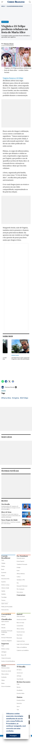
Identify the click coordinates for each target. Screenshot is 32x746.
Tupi (18, 709)
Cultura (18, 576)
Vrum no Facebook (5, 686)
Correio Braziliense (5, 557)
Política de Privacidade (6, 606)
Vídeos (3, 680)
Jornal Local (20, 673)
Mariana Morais (10, 387)
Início (3, 6)
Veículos (3, 627)
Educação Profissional (22, 586)
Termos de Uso (5, 609)
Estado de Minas (21, 700)
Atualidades (20, 690)
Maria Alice (6, 398)
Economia (3, 572)
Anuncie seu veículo (6, 671)
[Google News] (13, 382)
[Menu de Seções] (2, 2)
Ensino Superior (20, 561)
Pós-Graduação (20, 589)
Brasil (2, 569)
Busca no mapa (20, 622)
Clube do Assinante (6, 658)
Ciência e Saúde (5, 588)
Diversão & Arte (5, 578)
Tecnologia (4, 597)
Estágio (18, 567)
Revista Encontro (23, 682)
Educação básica (21, 558)
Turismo (3, 600)
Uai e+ (18, 706)
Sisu (18, 583)
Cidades (3, 563)
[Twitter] (9, 382)
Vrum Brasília (20, 679)
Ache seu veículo (5, 668)
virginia (16, 398)
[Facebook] (6, 382)
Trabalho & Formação (22, 564)
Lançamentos (20, 625)
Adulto (3, 634)
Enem (18, 570)
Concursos (21, 595)
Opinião (3, 591)
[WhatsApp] (2, 382)
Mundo (3, 575)
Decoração (19, 638)
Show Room (19, 635)
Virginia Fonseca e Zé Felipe (13, 78)
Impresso (5, 644)
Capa (2, 560)
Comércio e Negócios (6, 640)
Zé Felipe (24, 398)
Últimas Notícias (21, 573)
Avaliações (4, 677)
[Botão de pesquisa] (30, 2)
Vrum (3, 666)
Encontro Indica (20, 693)
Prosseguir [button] (13, 735)
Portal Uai (19, 703)
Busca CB (3, 655)
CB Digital (3, 652)
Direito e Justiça (5, 585)
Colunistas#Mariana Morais (15, 6)
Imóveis (3, 624)
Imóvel (19, 614)
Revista (18, 687)
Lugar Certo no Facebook (23, 644)
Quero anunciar (5, 621)
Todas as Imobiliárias (22, 647)
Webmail (3, 616)
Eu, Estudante (22, 556)
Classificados (6, 619)
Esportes (3, 581)
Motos (3, 683)
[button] (14, 731)
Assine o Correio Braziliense (8, 661)
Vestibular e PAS (21, 579)
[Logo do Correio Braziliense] (16, 2)
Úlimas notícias (20, 628)
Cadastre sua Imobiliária (23, 650)
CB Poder (19, 676)
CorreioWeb (6, 614)
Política (3, 566)
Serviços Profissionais (6, 637)
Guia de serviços (21, 632)
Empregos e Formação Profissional (6, 631)
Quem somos (4, 603)
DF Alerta (19, 669)
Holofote (3, 594)
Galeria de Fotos (21, 641)
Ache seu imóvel (21, 616)
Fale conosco (20, 592)
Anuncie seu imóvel (21, 619)
